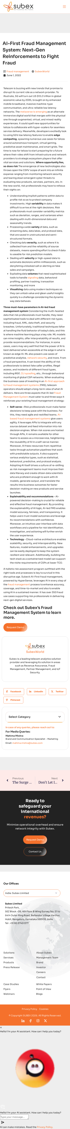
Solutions (8, 952)
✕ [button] (1, 1027)
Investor (41, 967)
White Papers (44, 984)
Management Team (47, 957)
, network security (36, 357)
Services (8, 957)
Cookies (43, 1009)
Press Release (11, 967)
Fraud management (18, 71)
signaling (33, 277)
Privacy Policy (29, 1009)
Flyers (6, 989)
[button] (64, 6)
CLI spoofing (28, 373)
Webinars (9, 993)
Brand (39, 962)
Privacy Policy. (45, 1127)
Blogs (39, 993)
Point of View (43, 989)
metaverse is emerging (33, 111)
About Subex (44, 952)
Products (8, 962)
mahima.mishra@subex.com (27, 743)
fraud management (19, 584)
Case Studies (11, 984)
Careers (41, 972)
